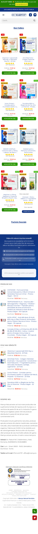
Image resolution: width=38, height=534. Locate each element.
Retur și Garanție (8, 494)
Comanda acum (21, 4)
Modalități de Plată (19, 495)
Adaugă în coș (9, 73)
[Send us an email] (8, 457)
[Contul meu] (30, 14)
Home (11, 490)
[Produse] (3, 15)
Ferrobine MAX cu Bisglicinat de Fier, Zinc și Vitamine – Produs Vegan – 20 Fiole (28, 105)
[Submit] (34, 20)
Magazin (26, 490)
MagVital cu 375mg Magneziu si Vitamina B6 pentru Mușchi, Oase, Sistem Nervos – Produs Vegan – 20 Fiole (10, 196)
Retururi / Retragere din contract (19, 493)
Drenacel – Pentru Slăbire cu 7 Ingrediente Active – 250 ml (28, 198)
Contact (33, 494)
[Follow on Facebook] (2, 457)
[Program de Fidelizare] (34, 517)
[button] (34, 14)
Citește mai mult (28, 211)
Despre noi (18, 490)
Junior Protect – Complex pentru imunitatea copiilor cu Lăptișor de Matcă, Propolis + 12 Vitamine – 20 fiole (9, 105)
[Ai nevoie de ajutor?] (34, 511)
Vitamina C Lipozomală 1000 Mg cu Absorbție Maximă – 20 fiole (9, 59)
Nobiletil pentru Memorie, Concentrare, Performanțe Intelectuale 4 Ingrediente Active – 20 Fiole (28, 150)
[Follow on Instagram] (5, 457)
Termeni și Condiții (22, 494)
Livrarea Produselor (19, 491)
